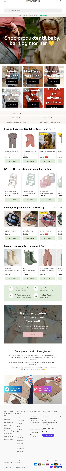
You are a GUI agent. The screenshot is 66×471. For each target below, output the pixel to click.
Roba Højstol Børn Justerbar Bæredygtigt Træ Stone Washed (11, 192)
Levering (7, 420)
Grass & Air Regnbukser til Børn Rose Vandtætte (47, 269)
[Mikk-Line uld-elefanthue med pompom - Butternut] (47, 140)
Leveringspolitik (10, 467)
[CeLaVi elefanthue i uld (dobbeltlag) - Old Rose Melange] (30, 140)
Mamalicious (21, 440)
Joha (18, 426)
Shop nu (33, 334)
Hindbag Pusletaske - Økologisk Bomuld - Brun (29, 231)
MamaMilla (11, 460)
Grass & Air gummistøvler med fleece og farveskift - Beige (12, 269)
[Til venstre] (56, 129)
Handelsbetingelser (10, 431)
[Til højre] (60, 129)
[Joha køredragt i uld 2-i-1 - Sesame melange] (12, 140)
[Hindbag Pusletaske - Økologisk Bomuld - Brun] (30, 219)
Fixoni (19, 435)
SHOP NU (12, 81)
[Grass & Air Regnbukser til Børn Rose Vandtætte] (47, 257)
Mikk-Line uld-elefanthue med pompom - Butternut (47, 152)
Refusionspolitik (19, 462)
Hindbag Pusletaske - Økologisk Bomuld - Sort (11, 231)
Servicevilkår (29, 465)
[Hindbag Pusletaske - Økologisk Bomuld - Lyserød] (47, 219)
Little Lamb (20, 446)
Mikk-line (20, 418)
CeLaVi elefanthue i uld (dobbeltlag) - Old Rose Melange (30, 152)
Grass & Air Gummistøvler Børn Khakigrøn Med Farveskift (28, 269)
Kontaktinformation (21, 467)
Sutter (49, 113)
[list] (33, 292)
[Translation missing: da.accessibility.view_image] (18, 389)
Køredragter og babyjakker (16, 122)
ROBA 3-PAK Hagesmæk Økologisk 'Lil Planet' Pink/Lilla (46, 192)
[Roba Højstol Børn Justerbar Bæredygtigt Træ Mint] (30, 180)
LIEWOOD (20, 421)
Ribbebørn (20, 451)
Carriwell (20, 438)
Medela (19, 429)
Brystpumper (16, 118)
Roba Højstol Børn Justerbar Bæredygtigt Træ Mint (29, 192)
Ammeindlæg (16, 113)
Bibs (18, 432)
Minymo (19, 424)
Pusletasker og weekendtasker (49, 122)
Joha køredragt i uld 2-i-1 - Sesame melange (12, 152)
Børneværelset (49, 118)
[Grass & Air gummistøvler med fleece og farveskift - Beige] (12, 257)
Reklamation (8, 428)
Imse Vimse (20, 449)
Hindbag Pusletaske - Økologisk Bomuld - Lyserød (46, 231)
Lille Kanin (20, 443)
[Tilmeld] (61, 417)
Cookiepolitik (8, 439)
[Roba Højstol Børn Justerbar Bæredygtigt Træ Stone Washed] (12, 180)
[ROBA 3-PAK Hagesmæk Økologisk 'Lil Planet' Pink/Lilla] (47, 180)
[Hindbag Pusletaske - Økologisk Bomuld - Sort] (12, 219)
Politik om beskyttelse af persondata (15, 465)
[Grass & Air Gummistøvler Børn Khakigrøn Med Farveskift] (30, 257)
